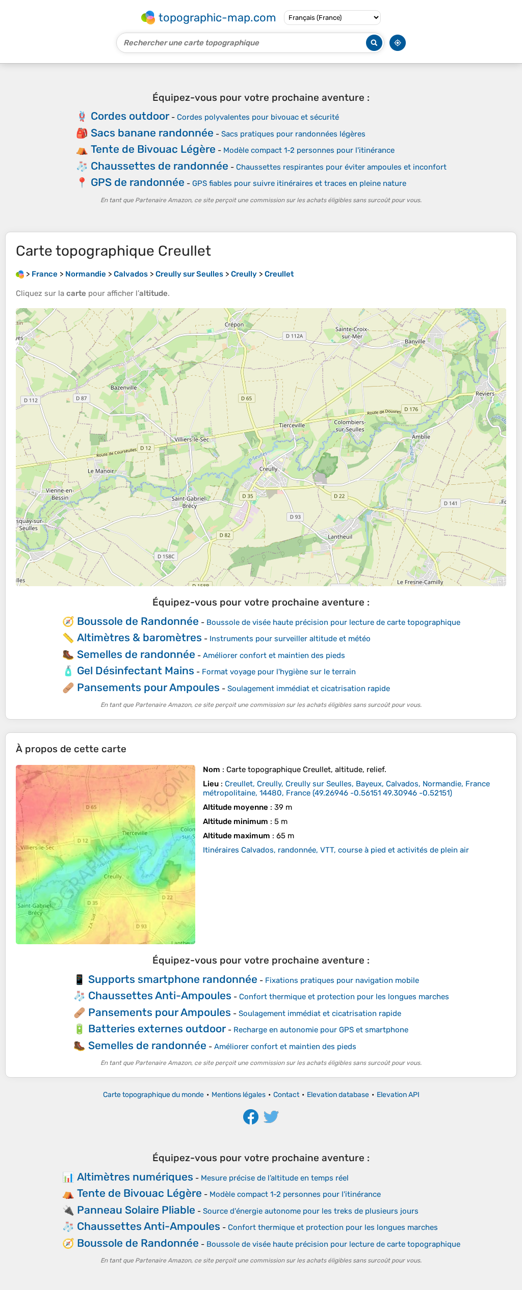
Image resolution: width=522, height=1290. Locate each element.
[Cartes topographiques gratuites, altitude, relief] (20, 274)
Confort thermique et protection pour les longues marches (344, 996)
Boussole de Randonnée (138, 621)
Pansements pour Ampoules (148, 687)
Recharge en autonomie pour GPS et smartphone (320, 1029)
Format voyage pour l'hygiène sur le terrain (279, 671)
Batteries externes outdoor (157, 1028)
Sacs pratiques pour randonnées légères (293, 134)
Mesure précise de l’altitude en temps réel (275, 1178)
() (346, 788)
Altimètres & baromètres (139, 637)
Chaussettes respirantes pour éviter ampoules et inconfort (341, 167)
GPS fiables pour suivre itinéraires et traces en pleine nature (299, 183)
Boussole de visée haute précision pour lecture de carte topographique (333, 622)
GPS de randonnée (138, 182)
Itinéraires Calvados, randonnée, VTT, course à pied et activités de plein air (336, 850)
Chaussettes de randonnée (159, 165)
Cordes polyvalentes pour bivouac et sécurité (258, 117)
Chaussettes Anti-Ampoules (159, 995)
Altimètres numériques (135, 1176)
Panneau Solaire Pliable (136, 1209)
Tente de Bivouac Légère (153, 149)
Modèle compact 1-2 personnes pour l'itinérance (309, 150)
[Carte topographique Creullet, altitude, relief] (105, 854)
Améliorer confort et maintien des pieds (274, 655)
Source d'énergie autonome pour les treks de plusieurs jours (311, 1211)
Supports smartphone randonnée (172, 979)
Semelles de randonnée (136, 654)
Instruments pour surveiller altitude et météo (290, 638)
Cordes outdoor (130, 115)
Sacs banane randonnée (152, 132)
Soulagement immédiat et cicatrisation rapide (308, 688)
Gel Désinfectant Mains (135, 670)
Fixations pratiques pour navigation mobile (342, 980)
